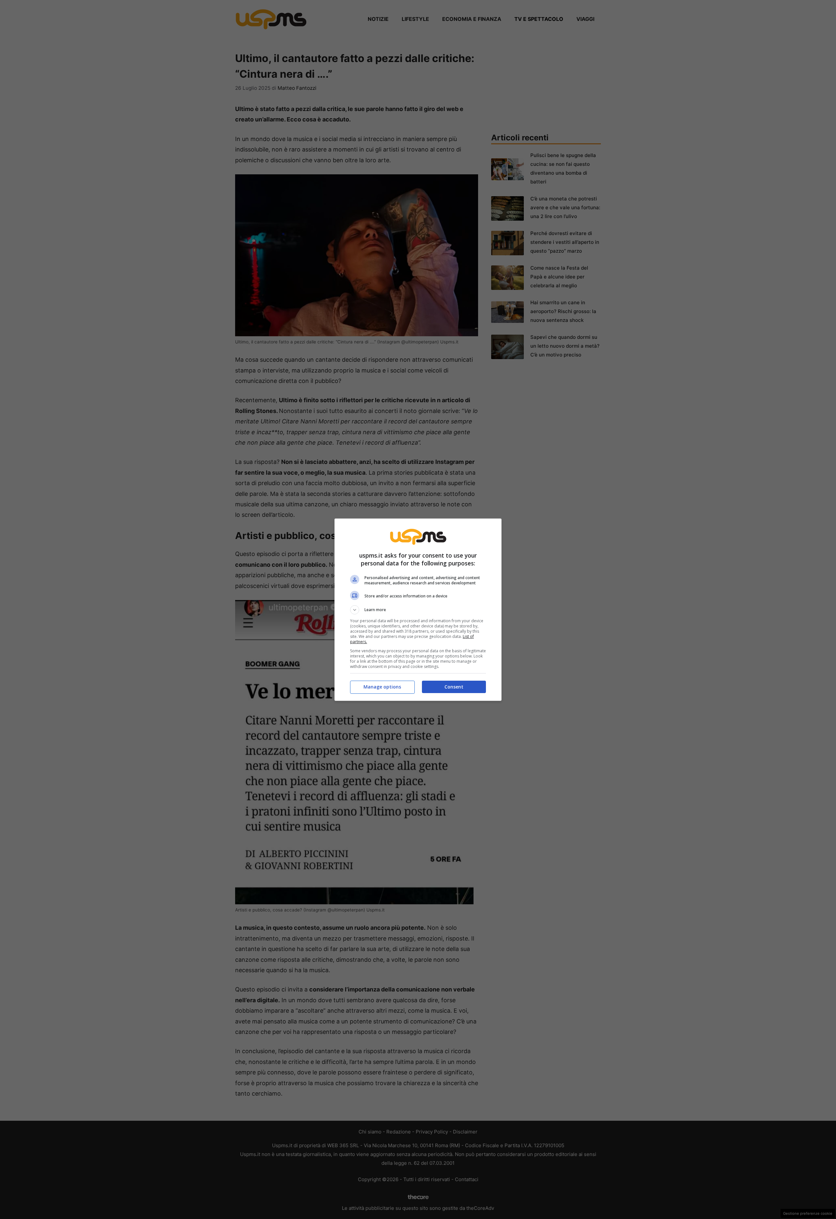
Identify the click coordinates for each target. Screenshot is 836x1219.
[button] (418, 609)
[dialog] (418, 609)
